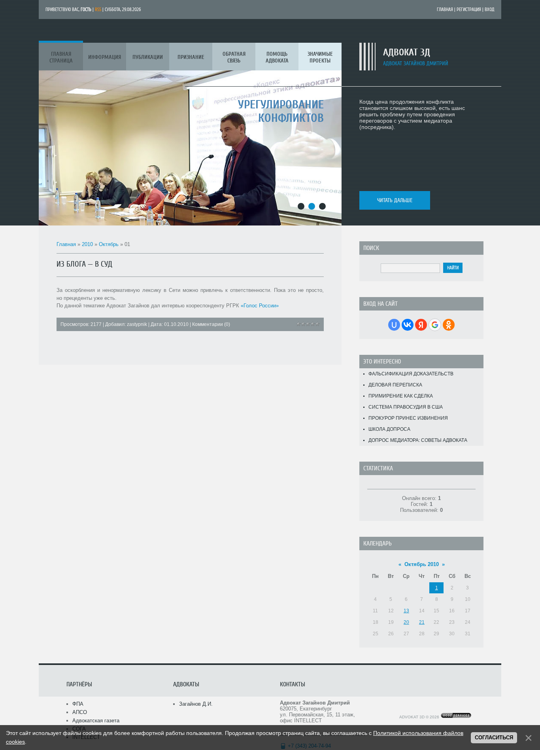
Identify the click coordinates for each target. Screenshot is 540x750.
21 (422, 622)
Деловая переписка (395, 385)
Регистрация (469, 9)
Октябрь (109, 244)
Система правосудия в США (405, 407)
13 (406, 611)
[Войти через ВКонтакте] (407, 325)
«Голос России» (260, 306)
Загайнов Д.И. (196, 704)
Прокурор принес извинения (408, 418)
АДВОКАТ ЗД (406, 52)
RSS (98, 9)
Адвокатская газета (95, 720)
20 (406, 622)
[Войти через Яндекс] (421, 325)
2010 (87, 244)
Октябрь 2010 (421, 564)
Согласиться (494, 738)
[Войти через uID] (394, 325)
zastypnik (137, 324)
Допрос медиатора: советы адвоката (417, 440)
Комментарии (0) (211, 324)
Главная (445, 9)
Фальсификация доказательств (410, 374)
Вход (490, 9)
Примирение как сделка (400, 396)
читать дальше (394, 200)
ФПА (77, 704)
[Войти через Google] (435, 324)
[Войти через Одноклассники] (449, 325)
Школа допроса (389, 429)
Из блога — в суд (84, 264)
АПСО (79, 712)
